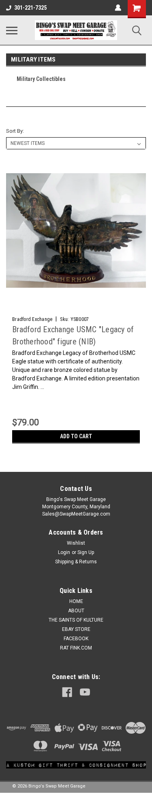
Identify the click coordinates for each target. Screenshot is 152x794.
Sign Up (85, 552)
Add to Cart (76, 436)
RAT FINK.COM (76, 648)
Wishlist (76, 543)
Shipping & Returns (76, 562)
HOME (76, 601)
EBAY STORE (76, 629)
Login (64, 552)
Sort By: (15, 131)
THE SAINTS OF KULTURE (76, 620)
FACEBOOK (76, 638)
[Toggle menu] (11, 30)
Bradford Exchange (32, 319)
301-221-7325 (30, 7)
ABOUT (76, 611)
